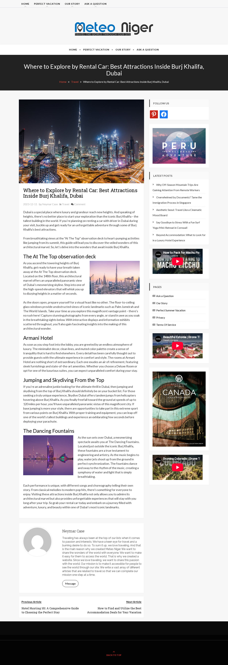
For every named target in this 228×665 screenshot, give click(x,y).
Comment (79, 204)
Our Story (72, 3)
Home (25, 3)
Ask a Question (95, 3)
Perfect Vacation (47, 3)
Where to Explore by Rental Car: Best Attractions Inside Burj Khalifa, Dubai (80, 192)
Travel (65, 204)
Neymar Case (50, 204)
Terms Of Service (166, 324)
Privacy (160, 317)
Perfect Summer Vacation (170, 310)
